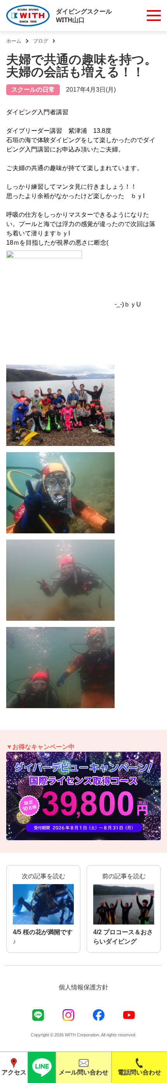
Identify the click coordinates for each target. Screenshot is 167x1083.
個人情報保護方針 (83, 987)
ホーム (13, 41)
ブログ (40, 41)
